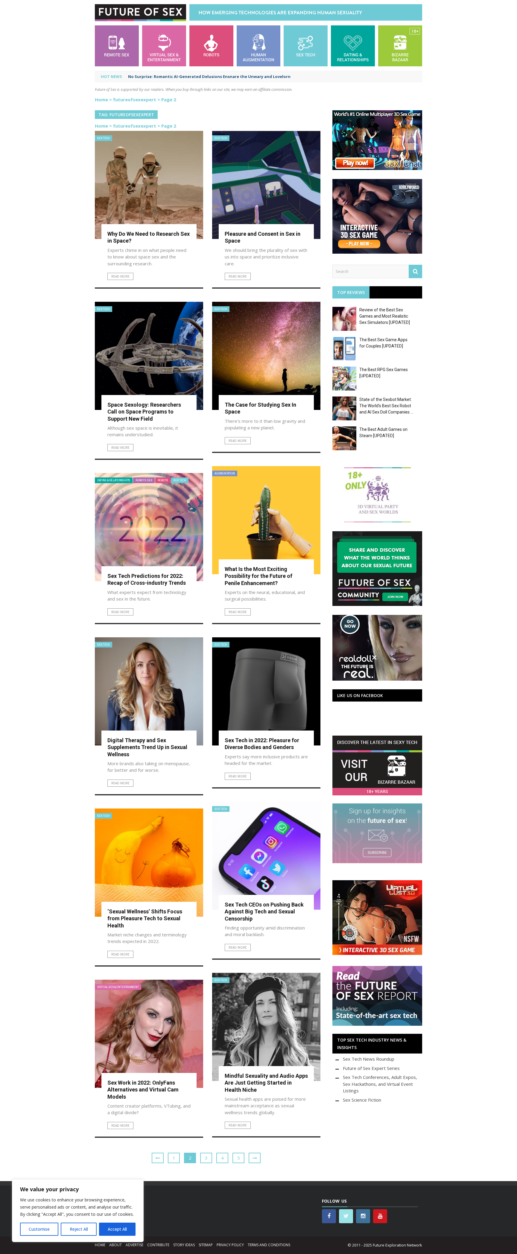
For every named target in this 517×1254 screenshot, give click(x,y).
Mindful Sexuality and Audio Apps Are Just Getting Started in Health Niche (266, 1083)
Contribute (158, 1244)
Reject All (79, 1229)
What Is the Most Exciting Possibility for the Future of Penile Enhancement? (258, 576)
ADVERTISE (134, 1244)
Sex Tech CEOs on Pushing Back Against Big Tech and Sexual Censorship (264, 911)
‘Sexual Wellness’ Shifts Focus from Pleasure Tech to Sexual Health (144, 918)
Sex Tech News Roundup (368, 1059)
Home (101, 99)
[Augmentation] (259, 45)
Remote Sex (144, 480)
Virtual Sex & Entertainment (118, 987)
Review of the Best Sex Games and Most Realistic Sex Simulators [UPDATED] (384, 316)
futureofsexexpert (134, 99)
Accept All (117, 1229)
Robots (163, 480)
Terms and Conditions (269, 1244)
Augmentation (225, 473)
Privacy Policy (230, 1244)
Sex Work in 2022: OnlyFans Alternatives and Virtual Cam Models (143, 1090)
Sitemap (206, 1244)
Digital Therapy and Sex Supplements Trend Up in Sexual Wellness (147, 747)
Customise (39, 1229)
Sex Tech (103, 138)
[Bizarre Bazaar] (400, 45)
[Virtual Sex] (164, 45)
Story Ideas (184, 1244)
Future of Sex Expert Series (371, 1068)
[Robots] (211, 45)
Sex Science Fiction (362, 1100)
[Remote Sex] (117, 45)
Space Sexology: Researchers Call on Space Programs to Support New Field (144, 412)
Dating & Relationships (113, 480)
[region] (78, 1210)
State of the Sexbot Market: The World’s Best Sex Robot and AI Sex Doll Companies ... (386, 405)
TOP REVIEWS (351, 292)
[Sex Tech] (306, 45)
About (115, 1244)
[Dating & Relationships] (353, 45)
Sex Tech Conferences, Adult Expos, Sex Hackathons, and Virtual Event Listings (380, 1084)
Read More (120, 276)
